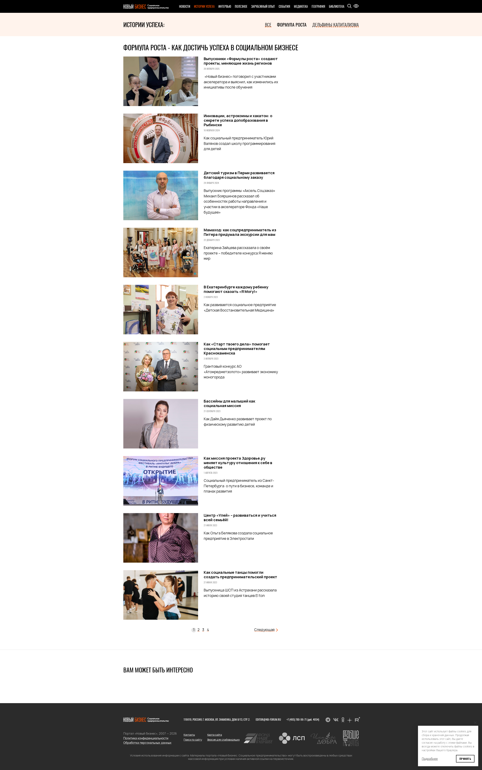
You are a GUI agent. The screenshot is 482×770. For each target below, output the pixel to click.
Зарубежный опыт (263, 6)
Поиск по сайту (193, 739)
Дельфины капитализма (335, 24)
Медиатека (301, 6)
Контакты (189, 734)
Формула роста (292, 24)
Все (268, 24)
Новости (184, 6)
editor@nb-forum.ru (268, 719)
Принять (465, 759)
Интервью (224, 6)
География (318, 6)
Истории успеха (204, 6)
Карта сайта (214, 734)
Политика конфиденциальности (145, 738)
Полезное (241, 6)
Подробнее (430, 759)
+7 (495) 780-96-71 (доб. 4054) (303, 719)
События (284, 6)
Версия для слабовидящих (223, 739)
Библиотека (336, 6)
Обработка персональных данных (147, 743)
